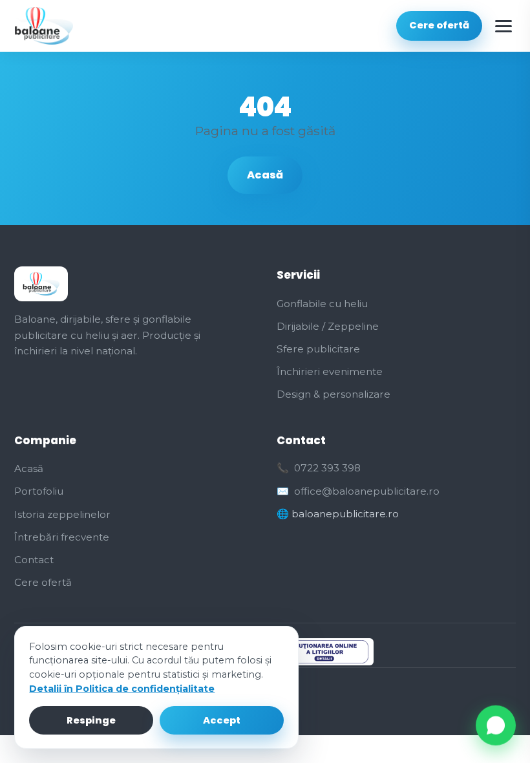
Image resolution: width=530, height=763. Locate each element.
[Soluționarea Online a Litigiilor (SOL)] (322, 651)
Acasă (265, 174)
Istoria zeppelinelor (62, 514)
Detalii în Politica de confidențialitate (122, 688)
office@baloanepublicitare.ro (367, 491)
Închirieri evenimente (330, 371)
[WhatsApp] (496, 727)
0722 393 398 (327, 468)
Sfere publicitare (318, 349)
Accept (221, 720)
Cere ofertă (439, 25)
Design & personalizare (333, 394)
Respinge (91, 720)
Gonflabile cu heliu (322, 303)
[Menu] (503, 26)
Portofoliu (38, 491)
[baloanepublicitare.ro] (43, 26)
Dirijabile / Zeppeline (328, 326)
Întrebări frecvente (61, 537)
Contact (34, 559)
